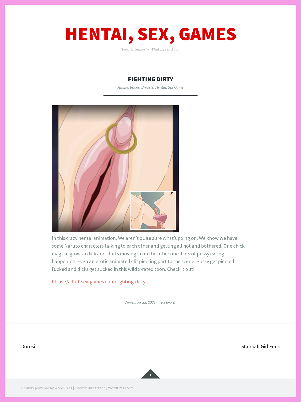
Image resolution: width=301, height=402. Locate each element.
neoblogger (167, 302)
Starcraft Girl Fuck (260, 346)
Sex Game (175, 87)
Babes (134, 87)
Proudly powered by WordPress (46, 388)
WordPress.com (121, 388)
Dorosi (28, 346)
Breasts (147, 87)
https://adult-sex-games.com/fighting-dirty (98, 281)
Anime (123, 87)
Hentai (160, 87)
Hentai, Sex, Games (150, 33)
